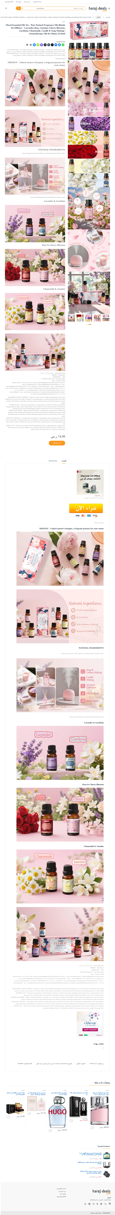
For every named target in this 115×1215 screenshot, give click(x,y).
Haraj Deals (106, 1213)
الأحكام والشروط (9, 1)
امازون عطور (46, 1063)
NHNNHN (20, 1063)
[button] (69, 23)
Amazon (57, 1063)
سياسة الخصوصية (37, 1)
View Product (92, 1127)
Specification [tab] (53, 461)
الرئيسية (108, 17)
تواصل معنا (18, 1)
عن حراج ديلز (27, 1)
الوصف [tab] (64, 461)
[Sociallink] (110, 1204)
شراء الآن (55, 443)
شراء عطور (39, 1063)
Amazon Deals (63, 1063)
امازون (52, 1063)
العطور (98, 17)
